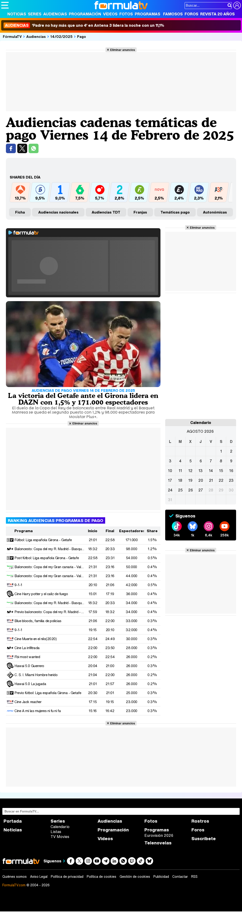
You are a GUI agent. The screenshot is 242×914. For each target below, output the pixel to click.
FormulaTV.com (14, 885)
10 (170, 470)
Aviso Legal (39, 876)
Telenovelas (158, 843)
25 (180, 490)
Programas (147, 14)
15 (221, 470)
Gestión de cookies (135, 876)
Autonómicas (215, 212)
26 (190, 490)
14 (211, 470)
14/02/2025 (61, 36)
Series (34, 14)
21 (211, 480)
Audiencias (55, 14)
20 (200, 480)
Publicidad (161, 876)
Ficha (20, 212)
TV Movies (60, 836)
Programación (85, 14)
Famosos (173, 14)
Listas (56, 831)
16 (231, 470)
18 (180, 480)
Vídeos (110, 14)
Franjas (140, 212)
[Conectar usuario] (237, 5)
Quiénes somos (14, 876)
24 (170, 490)
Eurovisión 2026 (158, 835)
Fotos (126, 14)
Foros (191, 14)
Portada (13, 821)
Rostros (200, 821)
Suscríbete (203, 838)
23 (231, 480)
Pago (81, 36)
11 (180, 470)
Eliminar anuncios (122, 50)
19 (190, 480)
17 (170, 480)
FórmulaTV (12, 36)
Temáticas (175, 212)
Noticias (16, 14)
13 (201, 470)
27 (200, 490)
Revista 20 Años (217, 14)
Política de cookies (101, 876)
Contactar (180, 876)
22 (221, 480)
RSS (194, 876)
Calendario (60, 826)
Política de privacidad (67, 876)
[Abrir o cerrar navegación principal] (5, 5)
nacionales (58, 212)
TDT (106, 212)
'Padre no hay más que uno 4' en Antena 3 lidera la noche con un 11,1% (84, 25)
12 (190, 470)
